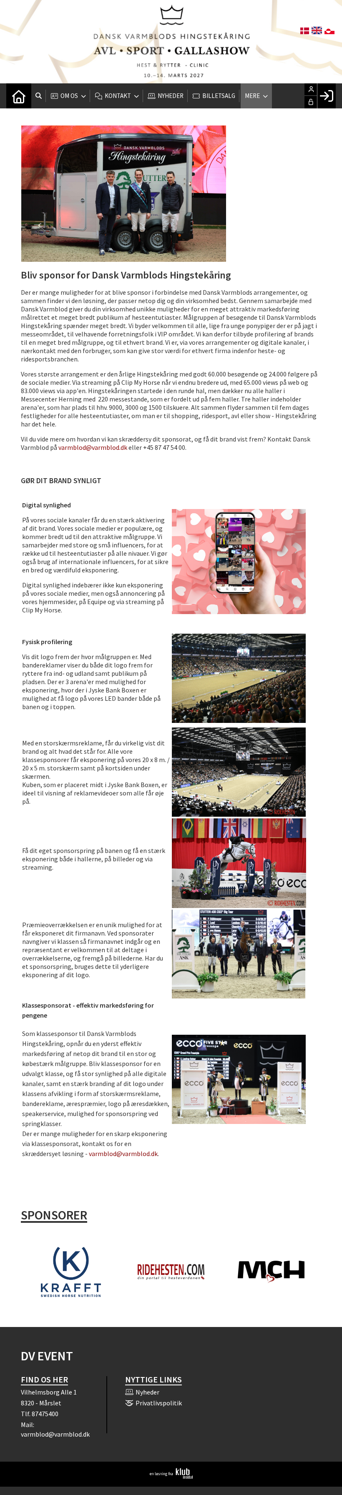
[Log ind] (326, 95)
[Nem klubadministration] (171, 1476)
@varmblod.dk (106, 447)
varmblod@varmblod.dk (123, 1153)
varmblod (72, 447)
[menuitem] (18, 95)
